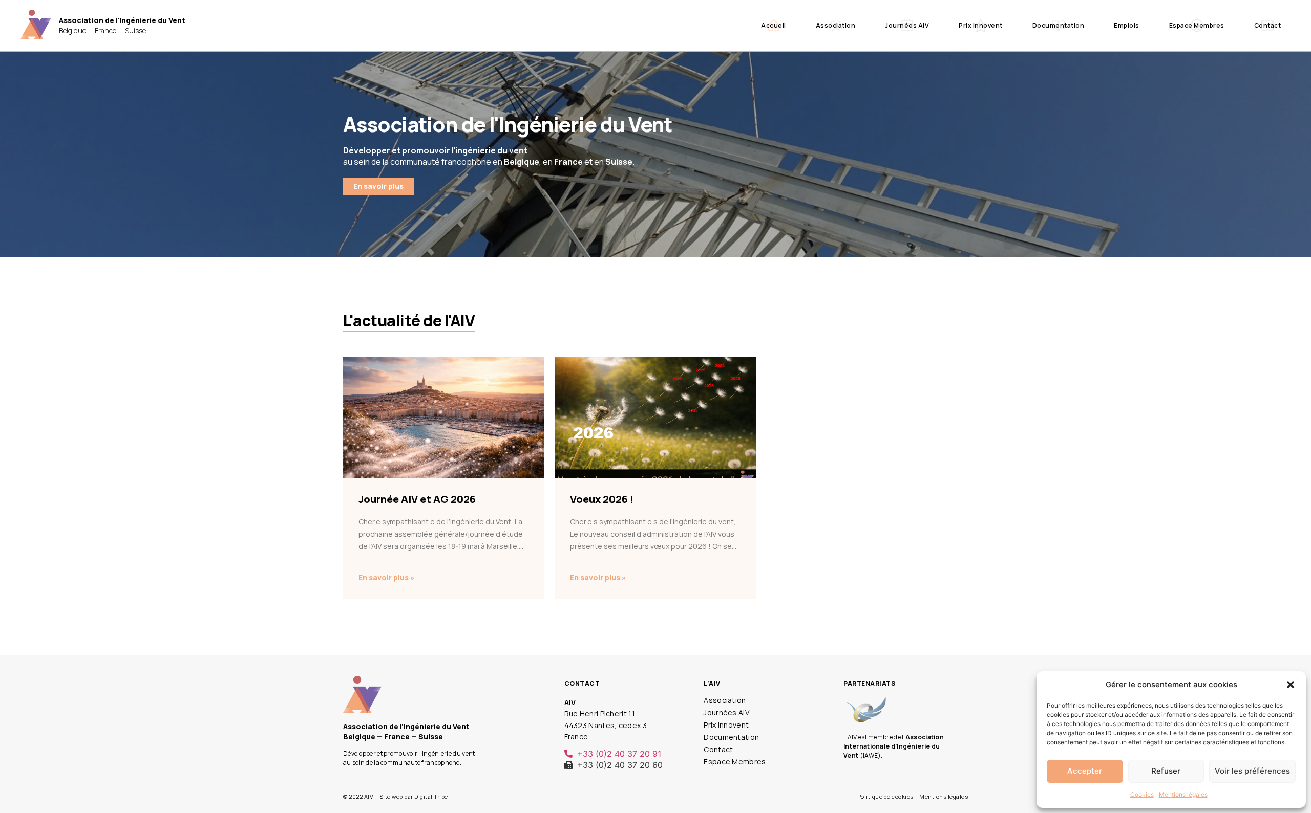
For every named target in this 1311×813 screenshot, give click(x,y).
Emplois (1126, 25)
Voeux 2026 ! (601, 499)
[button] (1290, 684)
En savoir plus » (386, 577)
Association (836, 25)
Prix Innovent (981, 25)
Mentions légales (1183, 794)
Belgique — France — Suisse (122, 25)
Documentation (1058, 25)
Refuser (1165, 771)
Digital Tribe (431, 796)
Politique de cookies (885, 796)
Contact (1267, 25)
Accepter (1084, 771)
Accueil (773, 25)
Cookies (1142, 794)
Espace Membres (1196, 25)
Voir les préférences (1252, 771)
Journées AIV (907, 25)
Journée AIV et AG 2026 (417, 499)
